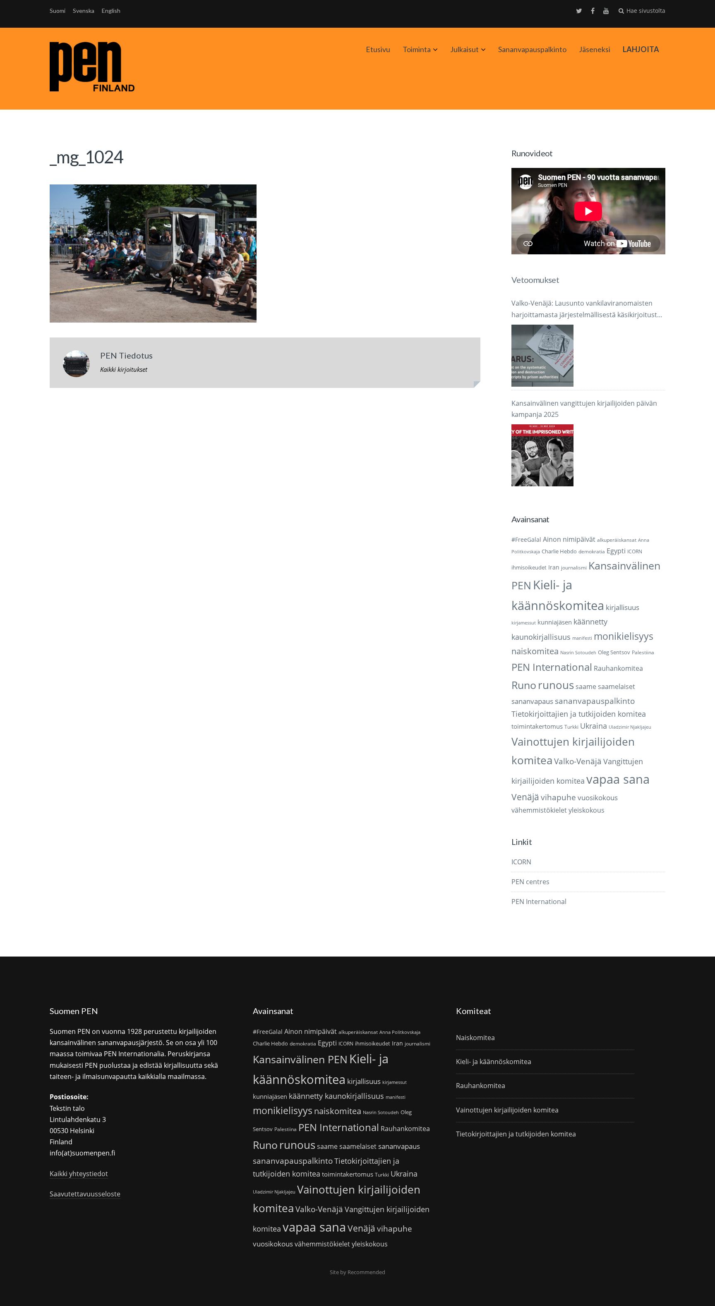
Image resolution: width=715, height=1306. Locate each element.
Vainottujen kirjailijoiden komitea (507, 1110)
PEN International (551, 667)
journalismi (574, 567)
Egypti (616, 550)
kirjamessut (523, 623)
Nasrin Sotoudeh (578, 652)
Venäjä (525, 797)
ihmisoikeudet (529, 567)
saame (586, 686)
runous (556, 684)
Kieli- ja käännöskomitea (493, 1061)
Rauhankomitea (618, 668)
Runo (523, 685)
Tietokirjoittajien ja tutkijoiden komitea (578, 714)
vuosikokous (598, 797)
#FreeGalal (526, 539)
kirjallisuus (622, 607)
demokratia (591, 551)
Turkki (571, 726)
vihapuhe (558, 797)
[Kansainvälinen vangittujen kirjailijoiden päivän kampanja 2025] (542, 455)
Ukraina (593, 726)
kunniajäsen (554, 622)
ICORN (634, 551)
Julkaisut (464, 49)
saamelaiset (616, 686)
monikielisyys (623, 636)
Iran (553, 567)
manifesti (582, 638)
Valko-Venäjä (578, 761)
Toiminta (417, 49)
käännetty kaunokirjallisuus (336, 1096)
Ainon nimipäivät (569, 539)
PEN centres (530, 881)
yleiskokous (587, 810)
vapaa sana (618, 779)
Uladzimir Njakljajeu (630, 727)
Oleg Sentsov (614, 652)
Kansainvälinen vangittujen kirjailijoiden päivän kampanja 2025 (584, 409)
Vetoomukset (535, 280)
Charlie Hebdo (559, 551)
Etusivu (378, 49)
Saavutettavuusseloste (85, 1193)
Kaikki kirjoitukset (123, 369)
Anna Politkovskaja (399, 1032)
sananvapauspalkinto (595, 701)
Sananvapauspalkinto (532, 49)
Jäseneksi (594, 49)
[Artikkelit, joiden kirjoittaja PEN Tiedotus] (76, 365)
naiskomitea (535, 651)
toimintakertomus (537, 726)
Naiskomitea (475, 1037)
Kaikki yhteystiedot (79, 1173)
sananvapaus (532, 701)
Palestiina (643, 652)
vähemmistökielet (539, 810)
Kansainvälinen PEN (300, 1059)
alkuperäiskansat (616, 539)
